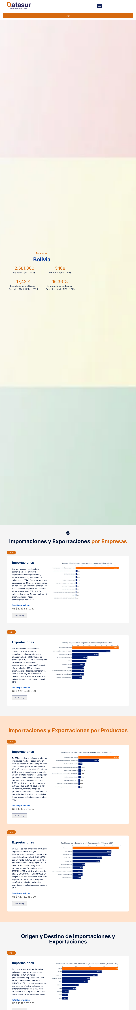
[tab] (11, 552)
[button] (99, 6)
